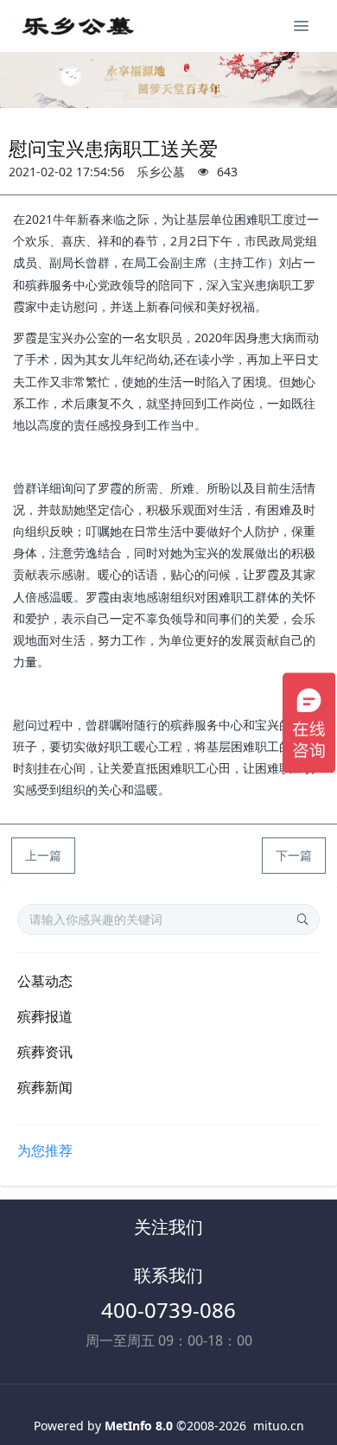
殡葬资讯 (45, 1051)
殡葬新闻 (45, 1087)
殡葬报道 (45, 1016)
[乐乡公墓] (76, 26)
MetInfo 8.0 (139, 1425)
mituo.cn (278, 1425)
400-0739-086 (168, 1309)
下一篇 (294, 855)
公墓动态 (45, 980)
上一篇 (43, 855)
